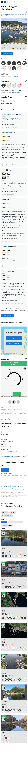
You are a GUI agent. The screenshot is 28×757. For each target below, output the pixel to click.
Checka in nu (5, 469)
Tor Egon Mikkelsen (6, 132)
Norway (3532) (7, 14)
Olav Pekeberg (6, 488)
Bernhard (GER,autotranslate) (8, 114)
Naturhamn (4, 512)
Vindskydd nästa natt (7, 525)
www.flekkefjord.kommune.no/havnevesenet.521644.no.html (14, 101)
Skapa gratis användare (14, 343)
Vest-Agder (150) (20, 14)
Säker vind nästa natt (7, 515)
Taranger (21, 488)
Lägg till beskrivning (7, 315)
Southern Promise (6, 246)
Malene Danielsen (23, 484)
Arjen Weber (10, 47)
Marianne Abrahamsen (7, 271)
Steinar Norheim (20, 486)
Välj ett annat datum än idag (6, 473)
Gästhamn (13, 512)
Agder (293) (14, 14)
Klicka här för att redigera (5, 419)
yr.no (14, 409)
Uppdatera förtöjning (16, 92)
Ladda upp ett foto (7, 53)
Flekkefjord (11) (4, 15)
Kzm (3, 199)
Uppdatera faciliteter (15, 76)
